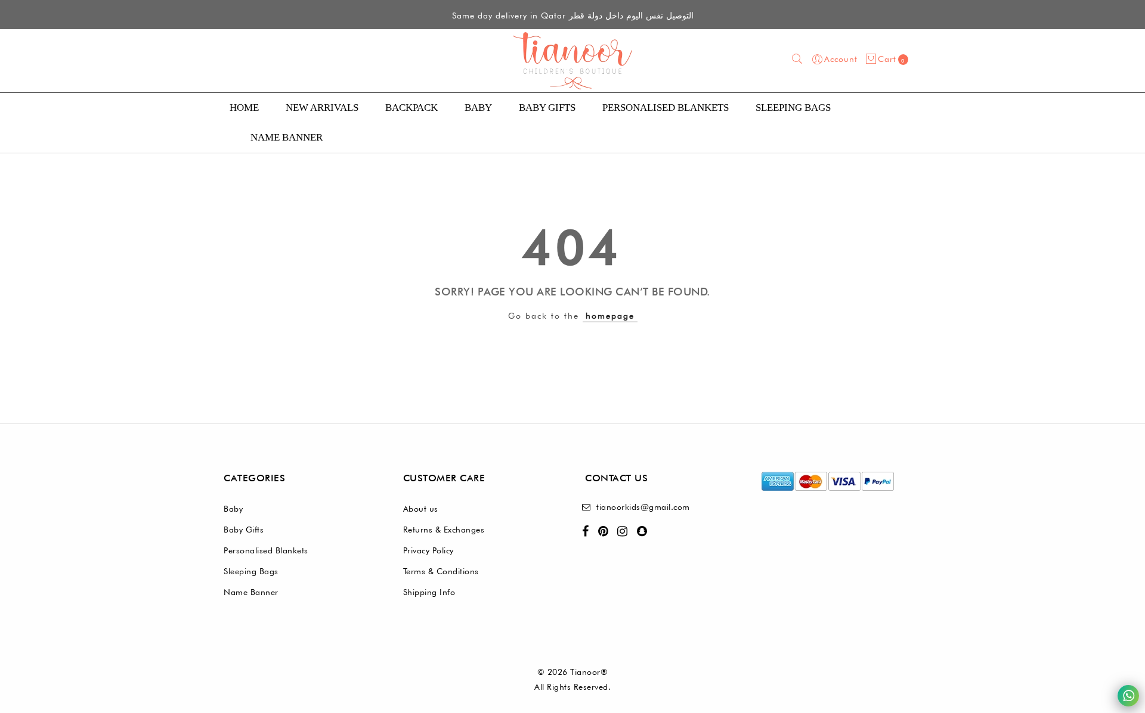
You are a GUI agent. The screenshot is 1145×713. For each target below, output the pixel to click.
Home (244, 107)
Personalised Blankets (266, 550)
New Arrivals (322, 107)
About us (420, 508)
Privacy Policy (428, 550)
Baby (478, 107)
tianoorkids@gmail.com (643, 507)
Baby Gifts (547, 107)
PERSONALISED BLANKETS (665, 107)
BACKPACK (411, 107)
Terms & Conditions (441, 571)
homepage (610, 315)
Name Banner (251, 592)
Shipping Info (429, 592)
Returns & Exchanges (444, 529)
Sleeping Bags (793, 107)
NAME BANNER (286, 137)
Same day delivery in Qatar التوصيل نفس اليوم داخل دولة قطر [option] (573, 15)
